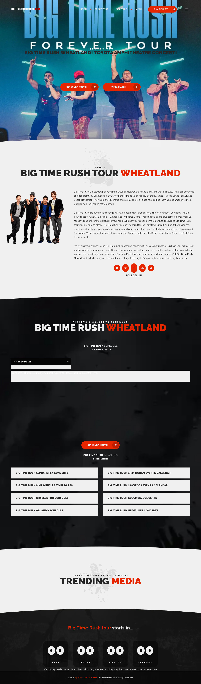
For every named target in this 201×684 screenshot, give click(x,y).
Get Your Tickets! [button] (76, 87)
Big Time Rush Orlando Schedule (39, 510)
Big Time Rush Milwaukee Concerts (133, 510)
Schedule (122, 9)
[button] (186, 9)
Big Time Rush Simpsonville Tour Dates (44, 485)
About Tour (101, 9)
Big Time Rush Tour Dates (86, 678)
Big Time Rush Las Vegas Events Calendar (138, 485)
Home (83, 9)
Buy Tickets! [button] (161, 9)
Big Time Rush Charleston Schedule (42, 497)
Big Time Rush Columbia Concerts (132, 497)
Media (139, 9)
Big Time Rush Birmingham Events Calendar (139, 472)
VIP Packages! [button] (118, 87)
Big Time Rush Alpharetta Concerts (42, 472)
